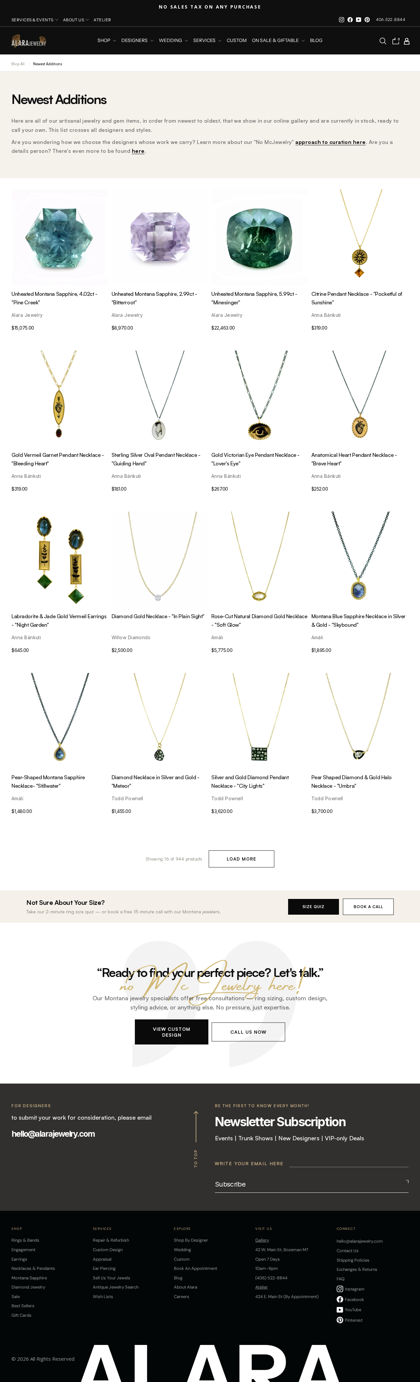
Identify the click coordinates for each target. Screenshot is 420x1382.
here (138, 151)
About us (73, 19)
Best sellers (22, 1306)
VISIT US (263, 1229)
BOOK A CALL (368, 906)
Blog (316, 40)
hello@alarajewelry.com (52, 1134)
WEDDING (171, 40)
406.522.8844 (390, 19)
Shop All (18, 64)
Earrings (19, 1259)
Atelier (102, 19)
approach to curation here (330, 142)
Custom (182, 1259)
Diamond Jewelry (28, 1287)
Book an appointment (195, 1268)
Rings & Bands (25, 1240)
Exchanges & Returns (357, 1269)
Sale (15, 1296)
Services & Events (32, 19)
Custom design (108, 1249)
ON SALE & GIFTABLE (276, 40)
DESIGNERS (135, 40)
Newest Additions (47, 64)
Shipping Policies (353, 1260)
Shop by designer (191, 1240)
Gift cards (21, 1315)
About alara (185, 1287)
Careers (181, 1296)
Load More (241, 859)
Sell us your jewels (111, 1278)
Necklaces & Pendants (33, 1268)
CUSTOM (237, 40)
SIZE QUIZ (314, 906)
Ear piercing (104, 1268)
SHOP (104, 40)
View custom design (171, 1031)
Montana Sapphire (29, 1278)
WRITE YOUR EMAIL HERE (249, 1163)
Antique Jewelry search (115, 1287)
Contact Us (348, 1250)
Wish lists (103, 1296)
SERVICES (205, 40)
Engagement (23, 1249)
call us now (248, 1031)
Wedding (182, 1249)
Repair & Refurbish (111, 1240)
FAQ (341, 1279)
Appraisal (102, 1259)
